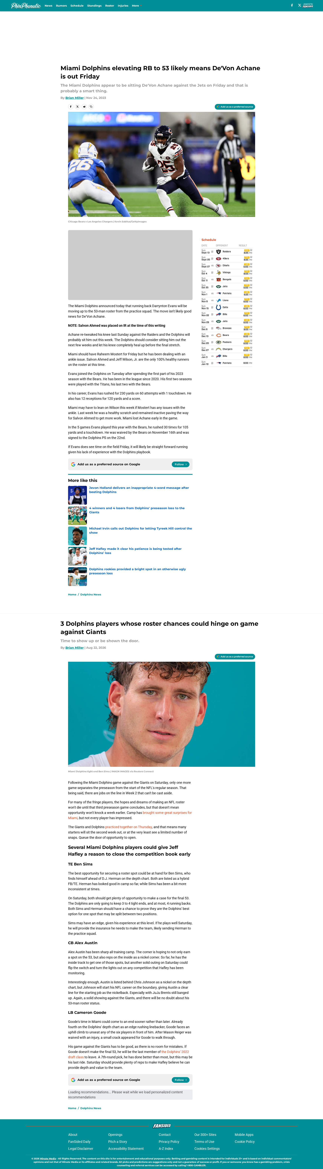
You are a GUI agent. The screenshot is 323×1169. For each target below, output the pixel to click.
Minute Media (48, 1158)
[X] (299, 5)
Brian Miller (74, 98)
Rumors (61, 5)
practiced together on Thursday (128, 827)
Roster (109, 5)
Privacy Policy (169, 1142)
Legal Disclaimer (80, 1149)
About (72, 1135)
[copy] (91, 106)
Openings (115, 1135)
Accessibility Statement (126, 1149)
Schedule (77, 5)
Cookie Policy (245, 1142)
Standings (94, 5)
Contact (165, 1135)
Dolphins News (90, 594)
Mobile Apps (244, 1135)
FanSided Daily (79, 1142)
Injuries (123, 5)
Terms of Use (204, 1142)
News (48, 5)
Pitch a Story (117, 1142)
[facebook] (292, 5)
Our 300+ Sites (205, 1135)
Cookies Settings (207, 1149)
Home (72, 594)
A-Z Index (166, 1149)
